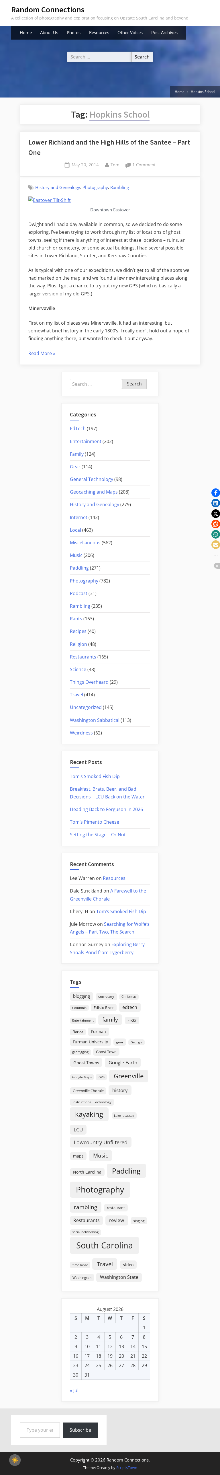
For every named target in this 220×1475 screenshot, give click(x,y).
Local (75, 530)
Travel (76, 694)
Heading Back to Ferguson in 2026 (106, 809)
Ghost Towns (86, 1062)
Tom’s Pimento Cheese (94, 822)
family (110, 1019)
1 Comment (144, 165)
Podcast (78, 593)
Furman (98, 1031)
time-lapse (80, 1265)
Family (77, 454)
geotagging (80, 1052)
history (120, 1090)
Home (26, 32)
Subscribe (80, 1430)
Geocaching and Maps (94, 492)
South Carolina (104, 1245)
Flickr (131, 1020)
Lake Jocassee (124, 1115)
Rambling (119, 187)
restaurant (116, 1207)
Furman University (90, 1042)
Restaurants (83, 657)
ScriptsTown (126, 1467)
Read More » (41, 354)
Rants (76, 618)
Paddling (79, 568)
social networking (85, 1232)
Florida (77, 1031)
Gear (75, 466)
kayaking (89, 1114)
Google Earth (123, 1062)
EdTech (78, 428)
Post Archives (164, 32)
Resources (99, 32)
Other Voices (130, 32)
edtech (129, 1007)
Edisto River (104, 1007)
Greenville (129, 1076)
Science (78, 669)
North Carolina (87, 1172)
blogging (81, 996)
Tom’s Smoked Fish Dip (95, 776)
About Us (49, 32)
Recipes (78, 631)
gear (119, 1042)
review (116, 1220)
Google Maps (82, 1077)
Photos (73, 32)
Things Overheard (89, 682)
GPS (102, 1077)
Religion (78, 644)
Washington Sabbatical (94, 720)
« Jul (74, 1390)
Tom (115, 164)
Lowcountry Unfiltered (100, 1142)
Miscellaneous (85, 542)
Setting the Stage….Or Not (98, 834)
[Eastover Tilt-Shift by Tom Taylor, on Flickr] (49, 200)
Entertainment (85, 441)
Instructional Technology (91, 1102)
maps (78, 1156)
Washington (81, 1277)
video (128, 1264)
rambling (85, 1207)
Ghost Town (106, 1051)
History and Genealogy (57, 187)
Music (76, 555)
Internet (78, 517)
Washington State (119, 1277)
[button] (215, 492)
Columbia (79, 1008)
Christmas (128, 997)
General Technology (91, 479)
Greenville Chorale (88, 1090)
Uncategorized (86, 707)
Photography (95, 187)
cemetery (106, 996)
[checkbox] (15, 1460)
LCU (78, 1129)
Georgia (136, 1042)
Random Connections (48, 9)
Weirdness (81, 733)
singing (139, 1220)
